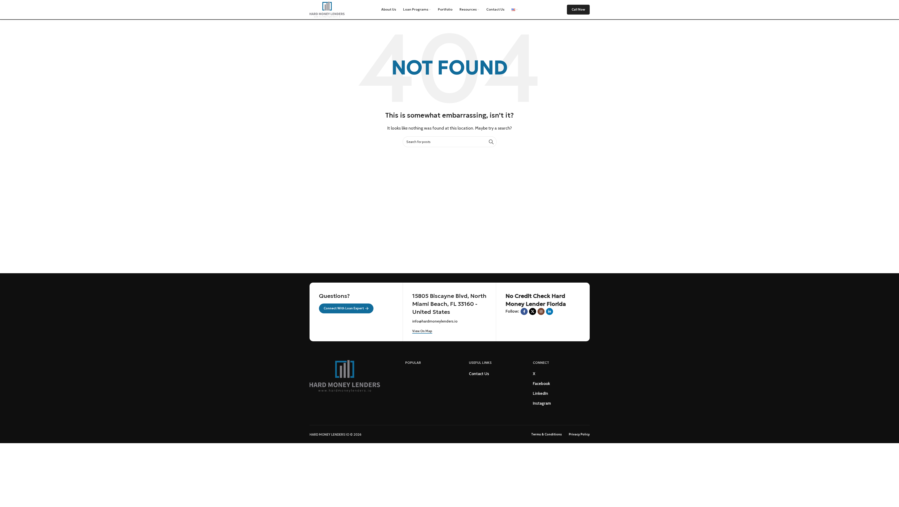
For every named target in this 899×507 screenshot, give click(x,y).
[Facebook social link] (524, 311)
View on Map (422, 331)
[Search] (491, 141)
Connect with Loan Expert (344, 308)
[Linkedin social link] (549, 311)
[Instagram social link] (541, 311)
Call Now (578, 10)
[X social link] (532, 311)
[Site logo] (327, 9)
